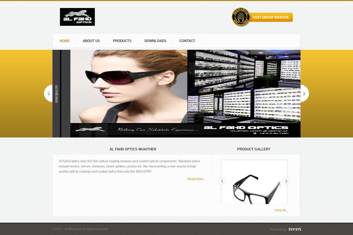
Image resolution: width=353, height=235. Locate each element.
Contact (187, 41)
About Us (91, 41)
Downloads (155, 41)
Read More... (197, 179)
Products (122, 41)
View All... (281, 210)
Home (65, 41)
